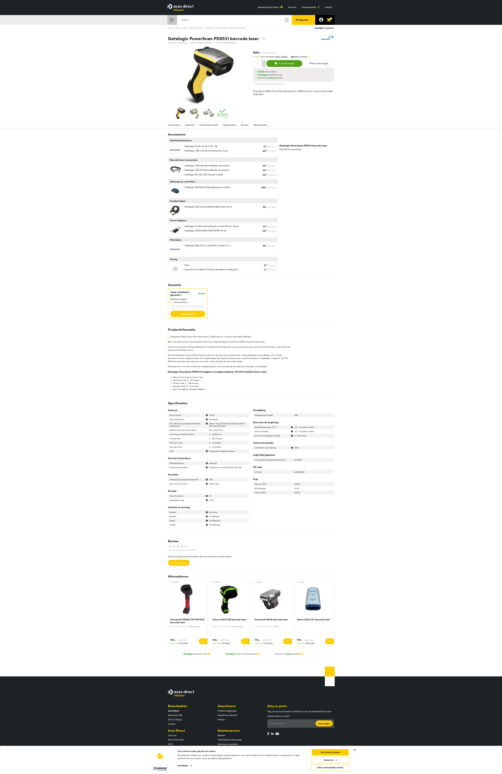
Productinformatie (208, 124)
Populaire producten (227, 715)
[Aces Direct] (180, 8)
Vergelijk (174, 581)
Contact (328, 7)
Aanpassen (329, 760)
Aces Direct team (176, 739)
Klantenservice (229, 730)
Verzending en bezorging (230, 739)
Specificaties (229, 124)
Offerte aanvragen (318, 63)
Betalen (221, 735)
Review (245, 124)
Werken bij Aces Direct (268, 7)
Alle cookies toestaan (330, 752)
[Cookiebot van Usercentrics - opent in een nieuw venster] (160, 769)
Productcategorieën (227, 710)
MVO (170, 744)
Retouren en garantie (228, 744)
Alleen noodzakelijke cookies (330, 767)
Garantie (189, 124)
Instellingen (183, 765)
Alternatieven (260, 124)
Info (203, 641)
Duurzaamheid (309, 7)
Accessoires (174, 124)
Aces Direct (176, 730)
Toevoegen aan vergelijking (270, 83)
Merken (221, 719)
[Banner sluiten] (355, 750)
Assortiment (226, 706)
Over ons (292, 7)
